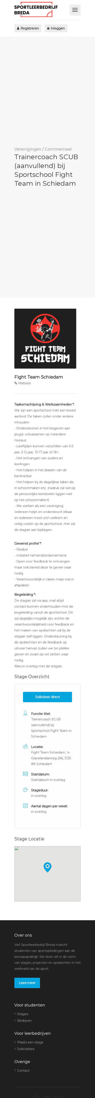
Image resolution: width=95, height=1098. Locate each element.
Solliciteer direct (47, 697)
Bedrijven (24, 1021)
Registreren (29, 28)
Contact (23, 1071)
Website (24, 383)
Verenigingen (27, 149)
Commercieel (58, 149)
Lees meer (27, 983)
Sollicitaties (25, 1049)
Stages (22, 1014)
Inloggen (57, 28)
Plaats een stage (30, 1042)
